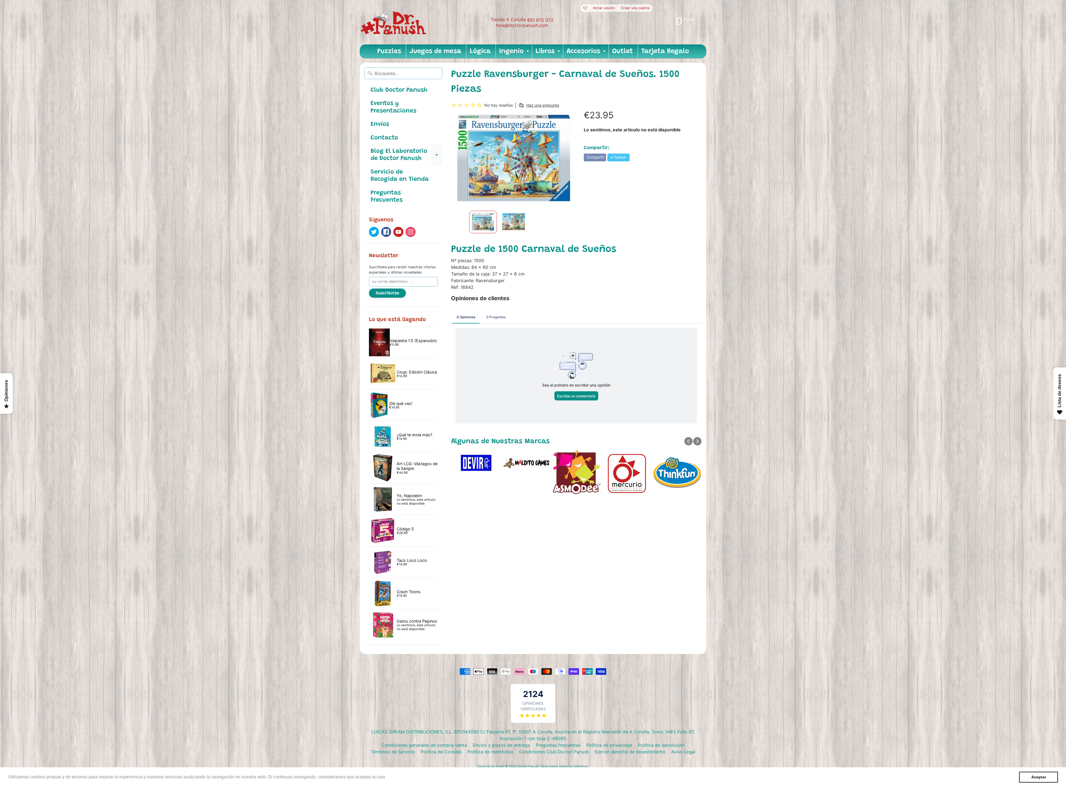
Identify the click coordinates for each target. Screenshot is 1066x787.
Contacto (384, 138)
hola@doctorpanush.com (522, 25)
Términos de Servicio (393, 752)
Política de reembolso (490, 752)
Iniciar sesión (604, 8)
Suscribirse (387, 293)
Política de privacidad (609, 745)
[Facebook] (386, 232)
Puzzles (389, 51)
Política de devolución (661, 745)
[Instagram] (411, 232)
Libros (548, 53)
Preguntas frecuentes (558, 745)
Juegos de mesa (435, 51)
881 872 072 (540, 20)
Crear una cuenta (635, 8)
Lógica (480, 51)
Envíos (380, 124)
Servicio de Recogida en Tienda (400, 175)
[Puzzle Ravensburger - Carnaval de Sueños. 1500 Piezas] (483, 222)
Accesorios (587, 53)
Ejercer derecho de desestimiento (630, 752)
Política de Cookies (441, 752)
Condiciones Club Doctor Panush (554, 752)
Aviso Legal (683, 752)
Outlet (622, 51)
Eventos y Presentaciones (393, 107)
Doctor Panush (528, 766)
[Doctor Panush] (394, 22)
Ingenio (515, 53)
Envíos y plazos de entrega (501, 745)
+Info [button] (392, 777)
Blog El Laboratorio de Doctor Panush (406, 155)
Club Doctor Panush (399, 90)
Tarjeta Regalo (665, 51)
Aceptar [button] (1038, 777)
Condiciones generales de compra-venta (424, 745)
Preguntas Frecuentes (387, 196)
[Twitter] (374, 232)
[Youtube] (398, 232)
